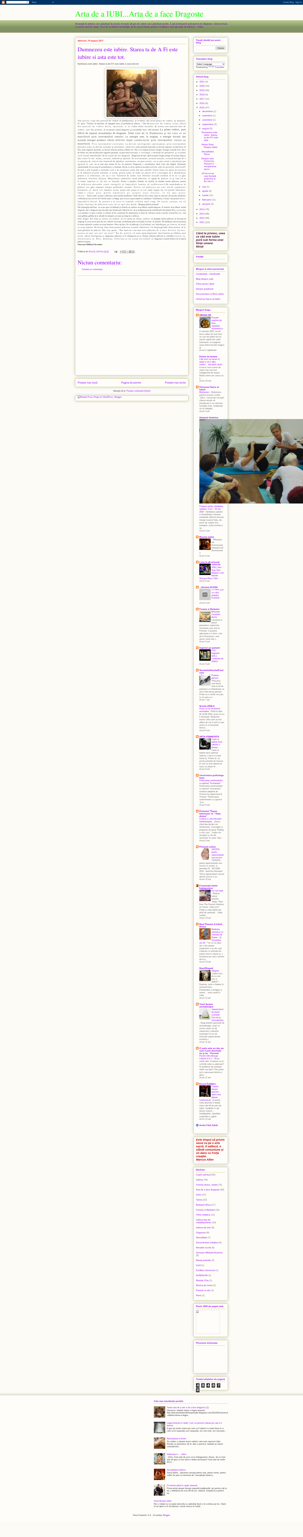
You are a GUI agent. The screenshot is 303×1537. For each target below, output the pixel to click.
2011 (202, 222)
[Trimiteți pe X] (127, 251)
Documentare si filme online (210, 294)
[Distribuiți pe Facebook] (130, 251)
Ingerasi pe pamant (209, 647)
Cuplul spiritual (203, 1174)
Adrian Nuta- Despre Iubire (209, 145)
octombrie (207, 120)
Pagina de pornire (131, 382)
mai (204, 186)
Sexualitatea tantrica (176, 1470)
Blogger (166, 1515)
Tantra (199, 1199)
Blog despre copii (204, 279)
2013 (202, 213)
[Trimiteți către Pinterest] (133, 251)
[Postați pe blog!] (124, 251)
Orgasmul (201, 1232)
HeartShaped (206, 968)
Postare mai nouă (87, 382)
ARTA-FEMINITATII (209, 736)
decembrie (207, 111)
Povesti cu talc (203, 1290)
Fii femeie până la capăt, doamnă (182, 1485)
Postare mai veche (175, 382)
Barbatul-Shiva (203, 1204)
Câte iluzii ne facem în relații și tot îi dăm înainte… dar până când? (211, 362)
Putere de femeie (208, 356)
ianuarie (206, 204)
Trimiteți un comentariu (92, 269)
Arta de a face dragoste (208, 1189)
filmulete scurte (203, 1247)
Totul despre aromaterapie (206, 1005)
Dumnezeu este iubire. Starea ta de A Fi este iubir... (210, 136)
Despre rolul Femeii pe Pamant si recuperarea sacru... (209, 163)
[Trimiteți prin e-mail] (121, 251)
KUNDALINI (202, 1275)
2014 (202, 209)
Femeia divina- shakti (206, 1184)
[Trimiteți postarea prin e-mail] (115, 251)
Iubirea (199, 1179)
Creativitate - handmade (208, 274)
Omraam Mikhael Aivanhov (209, 1252)
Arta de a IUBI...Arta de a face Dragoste (139, 13)
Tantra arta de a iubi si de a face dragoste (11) (188, 1407)
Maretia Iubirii (206, 537)
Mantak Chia (202, 1280)
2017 (202, 99)
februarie (207, 199)
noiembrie (207, 115)
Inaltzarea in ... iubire (176, 1454)
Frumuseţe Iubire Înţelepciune (208, 886)
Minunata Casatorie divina (215, 614)
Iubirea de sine (203, 1227)
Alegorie (215, 971)
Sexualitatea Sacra (208, 152)
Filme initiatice (203, 1214)
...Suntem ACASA (208, 587)
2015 (202, 107)
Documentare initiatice (207, 1242)
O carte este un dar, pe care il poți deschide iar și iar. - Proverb (211, 1050)
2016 (202, 103)
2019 (202, 90)
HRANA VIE (205, 315)
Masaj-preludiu (203, 1260)
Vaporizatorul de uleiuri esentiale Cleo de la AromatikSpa (217, 1014)
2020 (202, 86)
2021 (202, 81)
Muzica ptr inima (204, 1285)
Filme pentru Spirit (205, 284)
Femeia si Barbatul (209, 609)
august (206, 128)
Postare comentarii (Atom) (138, 391)
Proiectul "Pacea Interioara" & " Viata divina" (210, 813)
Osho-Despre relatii (162, 1501)
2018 (202, 94)
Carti (198, 1265)
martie (205, 195)
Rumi (198, 1295)
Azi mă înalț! (217, 891)
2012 (202, 218)
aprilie (205, 191)
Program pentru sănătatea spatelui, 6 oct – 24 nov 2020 (211, 509)
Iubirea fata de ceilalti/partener (203, 1221)
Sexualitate (201, 1237)
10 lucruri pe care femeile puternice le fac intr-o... (209, 177)
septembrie (208, 124)
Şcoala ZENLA (207, 706)
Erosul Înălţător (207, 1084)
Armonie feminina (208, 417)
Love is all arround (209, 562)
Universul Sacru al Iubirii (208, 299)
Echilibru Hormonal (205, 1270)
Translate (219, 67)
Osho (198, 1194)
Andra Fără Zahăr (208, 1125)
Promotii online (207, 847)
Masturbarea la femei (176, 1438)
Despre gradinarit (204, 289)
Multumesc (204, 392)
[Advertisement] (131, 325)
